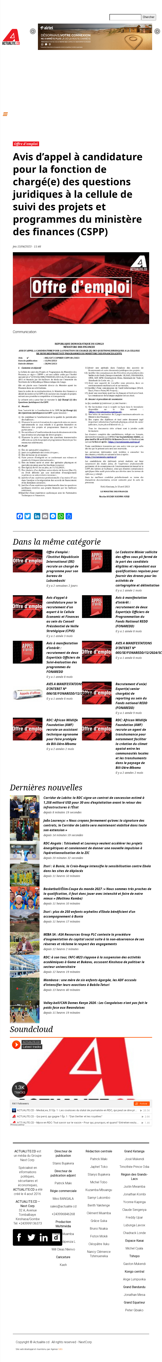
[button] (33, 31)
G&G (60, 1349)
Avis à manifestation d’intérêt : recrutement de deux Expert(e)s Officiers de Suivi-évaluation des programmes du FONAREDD (63, 657)
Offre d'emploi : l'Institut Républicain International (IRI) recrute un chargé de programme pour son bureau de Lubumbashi (62, 566)
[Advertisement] (81, 80)
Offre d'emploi (26, 144)
